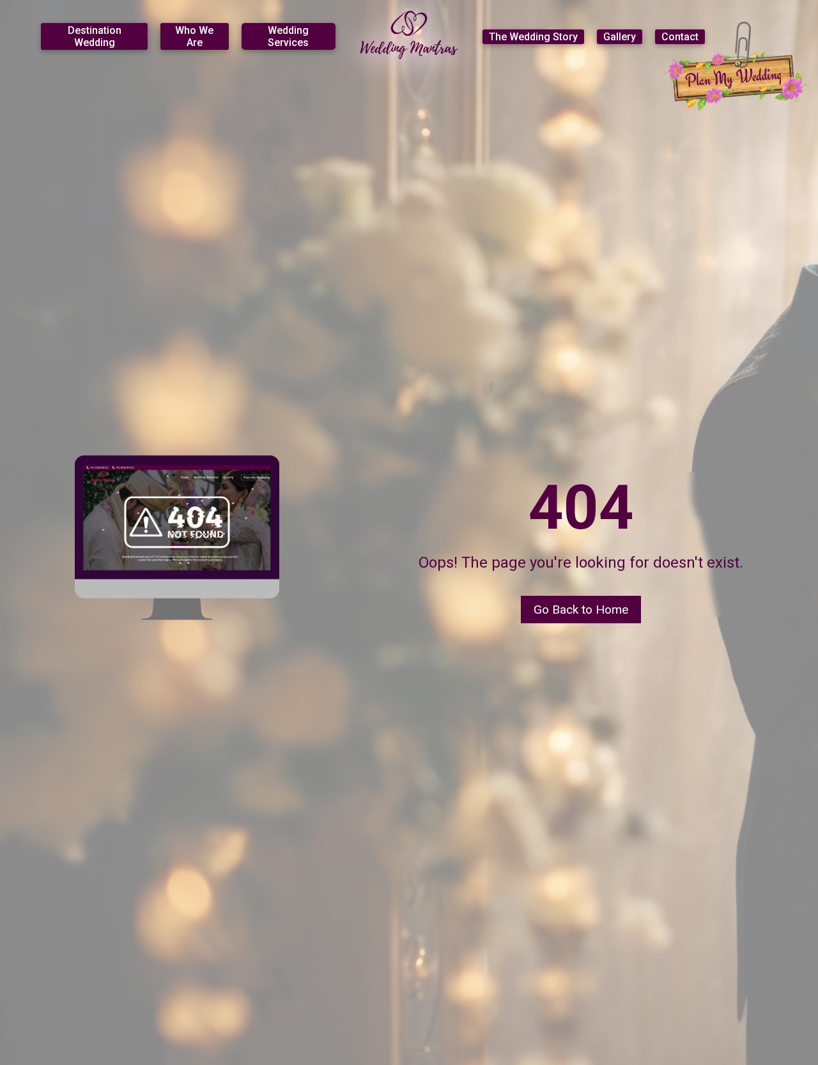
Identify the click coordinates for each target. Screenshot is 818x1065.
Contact (679, 37)
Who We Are (194, 36)
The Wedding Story (533, 37)
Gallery (619, 37)
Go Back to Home (581, 609)
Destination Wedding (94, 36)
